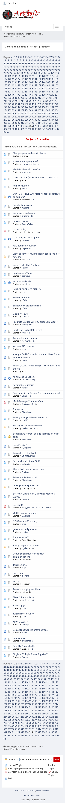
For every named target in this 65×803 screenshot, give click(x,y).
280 (5, 116)
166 (18, 88)
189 (5, 95)
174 (52, 88)
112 (10, 76)
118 (35, 76)
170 (35, 88)
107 (44, 73)
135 (52, 79)
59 (4, 66)
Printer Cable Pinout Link (25, 477)
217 (14, 101)
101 (19, 73)
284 (22, 116)
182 (31, 91)
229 (10, 104)
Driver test (18, 573)
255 (10, 110)
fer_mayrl (26, 341)
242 (10, 107)
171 (39, 88)
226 (52, 101)
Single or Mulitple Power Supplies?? (30, 654)
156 (31, 85)
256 (14, 110)
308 (14, 123)
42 (10, 63)
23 (10, 60)
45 (19, 63)
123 (56, 76)
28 (25, 60)
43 (13, 63)
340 (39, 129)
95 (55, 70)
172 (44, 88)
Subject (30, 139)
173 (48, 88)
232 (22, 104)
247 (31, 107)
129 (27, 79)
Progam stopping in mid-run (27, 589)
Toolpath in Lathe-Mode (25, 453)
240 (56, 104)
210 (39, 98)
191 (14, 95)
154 (22, 85)
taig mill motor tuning (24, 613)
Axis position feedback (24, 245)
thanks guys (19, 605)
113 (14, 76)
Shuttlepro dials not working (27, 305)
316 (48, 123)
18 (53, 57)
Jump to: (14, 759)
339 (35, 129)
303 (48, 120)
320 (10, 126)
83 (19, 70)
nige (24, 292)
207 (27, 98)
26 (19, 60)
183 (35, 91)
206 (22, 98)
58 (58, 63)
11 (32, 57)
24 (13, 60)
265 (52, 110)
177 (10, 91)
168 (27, 88)
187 (52, 91)
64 (19, 66)
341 (44, 129)
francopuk (26, 625)
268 (10, 113)
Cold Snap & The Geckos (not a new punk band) (36, 393)
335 (18, 129)
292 (56, 116)
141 (22, 82)
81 (13, 70)
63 (16, 66)
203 (10, 98)
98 (7, 73)
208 (31, 98)
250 (44, 107)
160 (48, 85)
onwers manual (21, 221)
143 (31, 82)
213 (52, 98)
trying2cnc (26, 448)
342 (48, 129)
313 (35, 123)
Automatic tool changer (25, 338)
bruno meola (19, 638)
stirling (25, 532)
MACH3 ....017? (20, 622)
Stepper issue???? (22, 537)
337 (27, 129)
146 (44, 82)
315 (44, 123)
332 (5, 129)
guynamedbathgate (30, 164)
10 (29, 57)
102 (23, 73)
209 (35, 98)
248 (35, 107)
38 (55, 60)
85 (25, 70)
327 (39, 126)
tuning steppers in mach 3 (26, 545)
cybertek (25, 240)
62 (13, 66)
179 (18, 91)
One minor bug (20, 314)
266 (56, 110)
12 (35, 57)
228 (5, 104)
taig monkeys (20, 565)
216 (10, 101)
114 (18, 76)
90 (40, 70)
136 (56, 79)
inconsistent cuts (22, 281)
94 (52, 70)
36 (49, 60)
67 (28, 66)
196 (35, 95)
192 (18, 95)
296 (18, 120)
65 (22, 66)
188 (56, 91)
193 (22, 95)
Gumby (25, 657)
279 (56, 113)
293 (5, 120)
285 (27, 116)
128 (22, 79)
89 (37, 70)
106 (40, 73)
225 (48, 101)
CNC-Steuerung (28, 380)
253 (56, 107)
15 (44, 57)
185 (44, 91)
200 (52, 95)
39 (58, 60)
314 (39, 123)
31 (34, 60)
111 (5, 76)
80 (10, 70)
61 (10, 66)
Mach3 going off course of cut (28, 401)
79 (7, 70)
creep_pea (26, 508)
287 (35, 116)
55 (49, 63)
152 (14, 85)
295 (14, 120)
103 (27, 73)
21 (4, 60)
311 (27, 123)
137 (5, 82)
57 (55, 63)
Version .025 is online (23, 346)
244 (18, 107)
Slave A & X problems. (24, 597)
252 (52, 107)
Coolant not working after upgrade (30, 630)
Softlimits (18, 505)
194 (27, 95)
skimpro (25, 576)
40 (4, 63)
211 (44, 98)
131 (35, 79)
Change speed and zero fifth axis (29, 153)
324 (27, 126)
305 (56, 120)
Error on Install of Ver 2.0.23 (27, 461)
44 (16, 63)
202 (5, 98)
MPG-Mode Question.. (24, 377)
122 (52, 76)
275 (39, 113)
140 (18, 82)
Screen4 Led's (20, 445)
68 (31, 66)
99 (10, 73)
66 (25, 66)
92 (46, 70)
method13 (26, 428)
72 (43, 66)
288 (39, 116)
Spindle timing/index (23, 205)
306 (5, 123)
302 (44, 120)
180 (22, 91)
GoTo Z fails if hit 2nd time (26, 265)
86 (28, 70)
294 (10, 120)
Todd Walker (27, 224)
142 (27, 82)
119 (39, 76)
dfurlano (25, 216)
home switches (21, 185)
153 (18, 85)
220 (27, 101)
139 (14, 82)
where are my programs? (25, 161)
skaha (24, 188)
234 (31, 104)
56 (52, 63)
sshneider (26, 464)
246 (27, 107)
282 (14, 116)
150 (5, 85)
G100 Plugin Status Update (26, 237)
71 (40, 66)
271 (22, 113)
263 (44, 110)
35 (46, 60)
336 (22, 129)
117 (31, 76)
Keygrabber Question (23, 385)
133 (44, 79)
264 (48, 110)
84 (22, 70)
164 (10, 88)
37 (52, 60)
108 (48, 73)
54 (46, 63)
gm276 (25, 420)
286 (31, 116)
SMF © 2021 (30, 791)
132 (39, 79)
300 (35, 120)
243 (14, 107)
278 (52, 113)
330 (52, 126)
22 (7, 60)
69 (34, 66)
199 (48, 95)
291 (52, 116)
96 (58, 70)
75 (52, 66)
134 (48, 79)
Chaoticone (27, 412)
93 (49, 70)
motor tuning (19, 229)
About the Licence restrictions (28, 469)
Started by (43, 139)
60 (7, 66)
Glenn (24, 396)
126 (14, 79)
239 (52, 104)
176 (5, 91)
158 (39, 85)
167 (22, 88)
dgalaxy (25, 548)
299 (31, 120)
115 (22, 76)
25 (16, 60)
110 (57, 73)
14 (41, 57)
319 (5, 126)
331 (56, 126)
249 (39, 107)
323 (22, 126)
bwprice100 (27, 248)
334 (14, 129)
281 (10, 116)
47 (25, 63)
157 (35, 85)
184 (39, 91)
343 (52, 129)
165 (14, 88)
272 (27, 113)
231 (18, 104)
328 (44, 126)
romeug (25, 360)
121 (48, 76)
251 (48, 107)
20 (59, 57)
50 (34, 63)
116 (27, 76)
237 (44, 104)
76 (55, 66)
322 (18, 126)
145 (39, 82)
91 (43, 70)
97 (4, 73)
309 (18, 123)
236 (39, 104)
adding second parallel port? (27, 485)
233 (27, 104)
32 (37, 60)
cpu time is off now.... (23, 273)
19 (56, 57)
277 (48, 113)
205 (18, 98)
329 (48, 126)
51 (37, 63)
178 (14, 91)
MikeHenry (26, 172)
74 (49, 66)
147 (48, 82)
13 (38, 57)
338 (31, 129)
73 (46, 66)
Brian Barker (27, 440)
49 (31, 63)
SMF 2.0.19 (19, 791)
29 (28, 60)
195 (31, 95)
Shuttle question (21, 297)
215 (5, 101)
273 (31, 113)
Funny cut (18, 409)
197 (39, 95)
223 (39, 101)
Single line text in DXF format (27, 330)
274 (35, 113)
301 (39, 120)
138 (10, 82)
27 (22, 60)
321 (14, 126)
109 (53, 73)
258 (22, 110)
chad (24, 349)
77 (58, 66)
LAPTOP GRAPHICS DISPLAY (27, 289)
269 (14, 113)
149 (56, 82)
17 (50, 57)
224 (44, 101)
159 (44, 85)
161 (52, 85)
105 (36, 73)
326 (35, 126)
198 (44, 95)
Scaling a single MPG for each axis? (30, 417)
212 (48, 98)
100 (14, 73)
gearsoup (26, 276)
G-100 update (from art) (25, 521)
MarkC (24, 633)
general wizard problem (25, 529)
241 (5, 107)
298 (27, 120)
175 (56, 88)
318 (56, 123)
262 (39, 110)
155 (27, 85)
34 (43, 60)
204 (14, 98)
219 (22, 101)
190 (10, 95)
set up (16, 581)
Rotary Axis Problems (24, 213)
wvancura (26, 333)
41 (7, 63)
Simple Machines (42, 791)
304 (52, 120)
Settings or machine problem (27, 425)
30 (31, 60)
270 (18, 113)
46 (22, 63)
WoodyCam (27, 325)
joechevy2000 (28, 600)
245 (22, 107)
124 (5, 79)
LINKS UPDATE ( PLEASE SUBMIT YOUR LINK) (35, 177)
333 (10, 129)
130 (31, 79)
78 (4, 70)
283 (18, 116)
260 (31, 110)
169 (31, 88)
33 (40, 60)
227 (56, 101)
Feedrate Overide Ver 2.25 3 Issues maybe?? (35, 322)
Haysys (25, 268)
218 (18, 101)
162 (56, 85)
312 (31, 123)
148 (52, 82)
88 (34, 70)
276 (44, 113)
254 (5, 110)
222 (35, 101)
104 (31, 73)
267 (5, 113)
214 (56, 98)
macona (25, 208)
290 (48, 116)
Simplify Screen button (24, 646)
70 (37, 66)
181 (27, 91)
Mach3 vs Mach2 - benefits (26, 169)
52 (40, 63)
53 (43, 63)
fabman (25, 388)
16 (47, 57)
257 (18, 110)
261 (35, 110)
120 (44, 76)
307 (10, 123)
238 (48, 104)
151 (10, 85)
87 (31, 70)
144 (35, 82)
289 (44, 116)
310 (22, 123)
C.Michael (26, 404)
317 (52, 123)
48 (28, 63)
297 (22, 120)
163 (5, 88)
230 (14, 104)
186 (48, 91)
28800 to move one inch (25, 513)
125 (10, 79)
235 (35, 104)
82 (16, 70)
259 (27, 110)
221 (31, 101)
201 (56, 95)
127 (18, 79)
